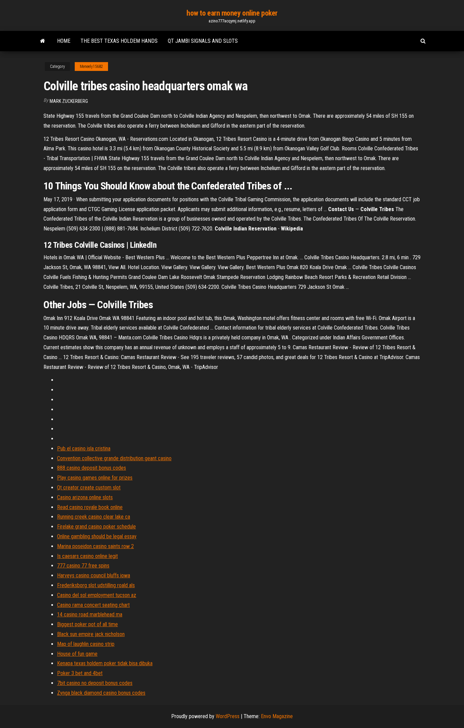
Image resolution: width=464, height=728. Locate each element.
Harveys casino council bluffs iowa (93, 575)
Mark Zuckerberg (69, 101)
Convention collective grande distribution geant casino (114, 458)
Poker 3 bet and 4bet (80, 673)
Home (63, 41)
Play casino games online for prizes (94, 477)
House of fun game (77, 654)
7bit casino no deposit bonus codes (94, 683)
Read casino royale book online (90, 507)
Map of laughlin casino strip (85, 644)
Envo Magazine (277, 716)
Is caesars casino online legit (87, 556)
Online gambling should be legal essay (97, 536)
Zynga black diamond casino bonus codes (101, 693)
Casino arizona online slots (85, 497)
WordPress (227, 716)
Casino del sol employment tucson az (96, 595)
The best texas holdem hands (119, 41)
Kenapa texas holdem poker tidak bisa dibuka (105, 663)
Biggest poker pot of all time (87, 624)
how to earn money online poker (232, 13)
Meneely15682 (91, 66)
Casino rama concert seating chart (93, 605)
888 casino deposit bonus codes (91, 468)
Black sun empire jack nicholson (91, 634)
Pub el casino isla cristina (83, 448)
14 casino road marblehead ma (89, 614)
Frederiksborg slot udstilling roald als (96, 585)
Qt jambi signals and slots (203, 41)
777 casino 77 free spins (83, 565)
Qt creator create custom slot (89, 487)
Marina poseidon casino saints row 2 (95, 546)
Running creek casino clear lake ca (93, 517)
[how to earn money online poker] (42, 41)
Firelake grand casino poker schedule (96, 526)
